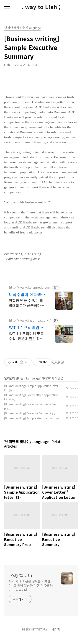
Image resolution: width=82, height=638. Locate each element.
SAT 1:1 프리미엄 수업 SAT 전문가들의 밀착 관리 (26, 327)
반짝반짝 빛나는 (14, 378)
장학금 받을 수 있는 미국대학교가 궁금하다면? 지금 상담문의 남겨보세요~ (27, 303)
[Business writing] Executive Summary (27, 413)
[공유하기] (21, 362)
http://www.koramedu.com (30, 287)
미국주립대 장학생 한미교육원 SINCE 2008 (25, 294)
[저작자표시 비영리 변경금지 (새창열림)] (58, 362)
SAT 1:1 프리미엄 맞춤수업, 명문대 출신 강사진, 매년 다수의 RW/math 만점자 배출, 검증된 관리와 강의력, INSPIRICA (26, 336)
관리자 (56, 629)
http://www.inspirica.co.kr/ (30, 320)
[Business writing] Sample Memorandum (29, 418)
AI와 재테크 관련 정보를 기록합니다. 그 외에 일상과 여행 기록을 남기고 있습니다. (31, 585)
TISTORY (41, 629)
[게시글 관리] (27, 362)
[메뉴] (7, 6)
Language (33, 378)
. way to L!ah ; (41, 6)
